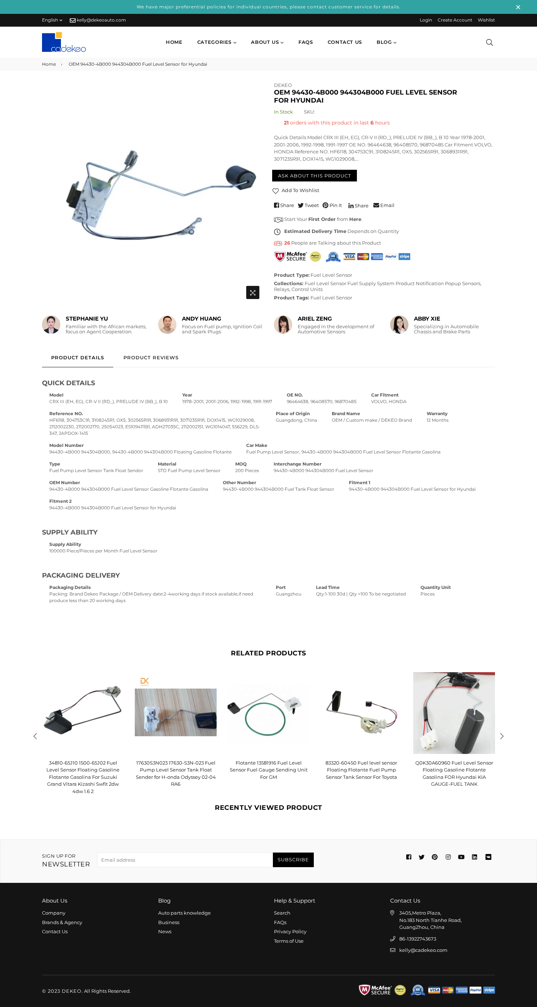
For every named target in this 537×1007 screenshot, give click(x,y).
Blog (385, 42)
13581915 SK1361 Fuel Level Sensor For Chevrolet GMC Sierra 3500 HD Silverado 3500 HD (454, 770)
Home (174, 42)
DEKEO (283, 85)
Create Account (455, 20)
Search (282, 913)
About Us (266, 42)
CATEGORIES (215, 42)
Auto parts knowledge (184, 913)
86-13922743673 (417, 939)
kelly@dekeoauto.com (101, 20)
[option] (152, 192)
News (164, 931)
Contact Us (55, 931)
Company (53, 913)
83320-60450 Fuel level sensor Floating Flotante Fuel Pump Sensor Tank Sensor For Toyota (268, 770)
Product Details (77, 357)
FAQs (305, 42)
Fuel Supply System (371, 283)
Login (426, 20)
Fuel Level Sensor (331, 275)
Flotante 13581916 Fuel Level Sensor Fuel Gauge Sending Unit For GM (176, 770)
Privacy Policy (290, 931)
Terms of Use (289, 941)
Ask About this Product (314, 176)
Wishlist (486, 20)
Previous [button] (35, 736)
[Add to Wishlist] (115, 689)
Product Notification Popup (428, 283)
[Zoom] (252, 292)
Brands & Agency (62, 922)
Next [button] (502, 736)
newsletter (66, 861)
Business (168, 922)
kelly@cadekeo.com (423, 950)
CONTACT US (345, 42)
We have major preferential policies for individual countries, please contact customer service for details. (269, 6)
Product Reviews (151, 357)
